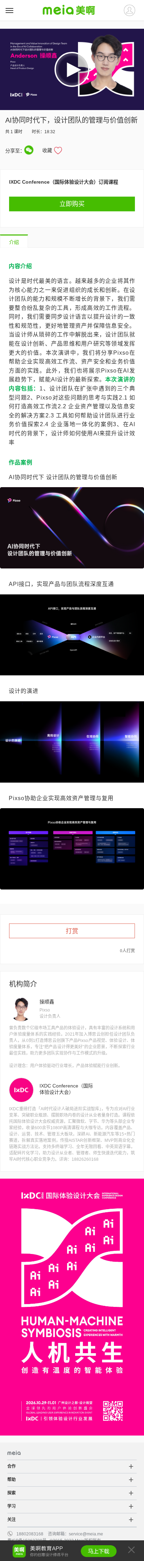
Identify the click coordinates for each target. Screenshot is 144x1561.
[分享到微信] (29, 150)
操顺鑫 (46, 1001)
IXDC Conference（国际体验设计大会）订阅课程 (63, 182)
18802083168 (29, 1534)
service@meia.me (86, 1534)
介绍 (14, 242)
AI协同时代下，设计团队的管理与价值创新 (71, 120)
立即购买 (72, 203)
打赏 (72, 931)
